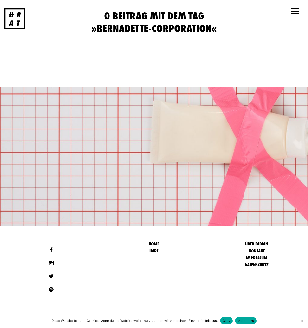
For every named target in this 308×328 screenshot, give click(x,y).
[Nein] (302, 320)
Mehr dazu (245, 320)
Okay (226, 320)
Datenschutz (257, 265)
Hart (153, 251)
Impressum (256, 258)
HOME (154, 244)
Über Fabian (256, 244)
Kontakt (257, 251)
